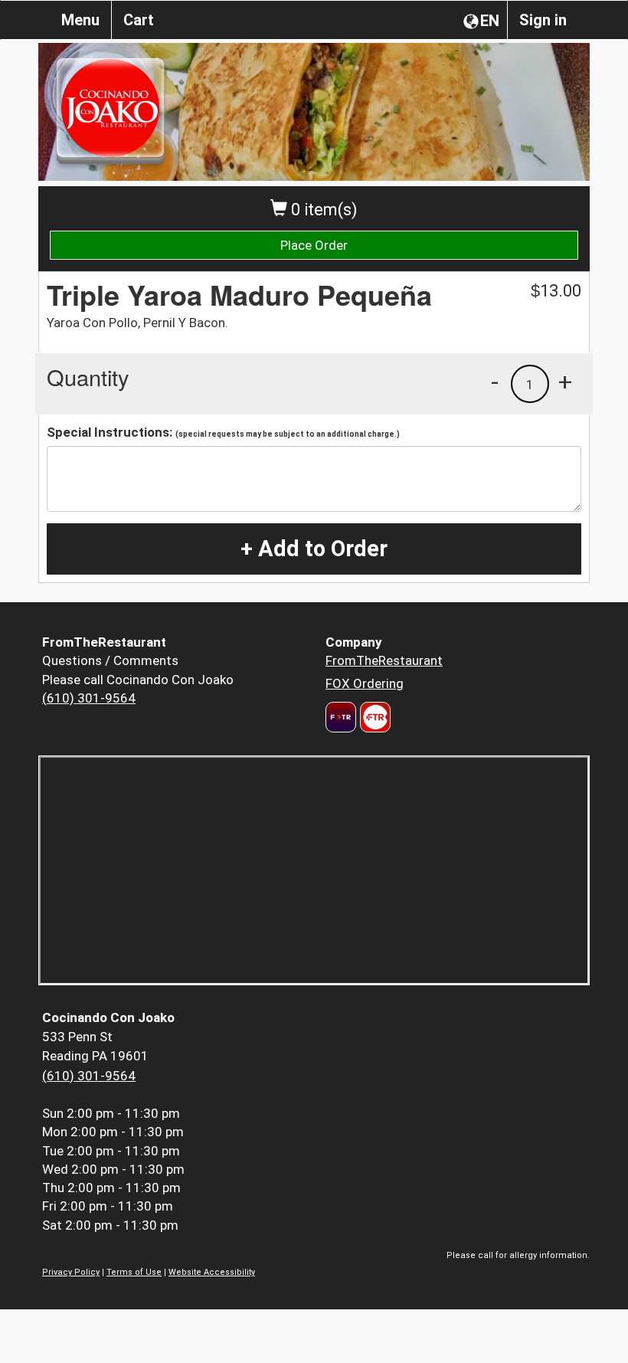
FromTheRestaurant (384, 660)
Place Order (314, 245)
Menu (80, 20)
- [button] (495, 381)
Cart (138, 20)
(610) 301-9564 (89, 698)
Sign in (543, 20)
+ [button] (565, 381)
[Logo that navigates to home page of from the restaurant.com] (340, 717)
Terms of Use (134, 1272)
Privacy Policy (71, 1272)
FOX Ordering (364, 683)
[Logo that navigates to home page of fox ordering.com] (373, 717)
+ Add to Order (314, 549)
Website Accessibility (211, 1272)
